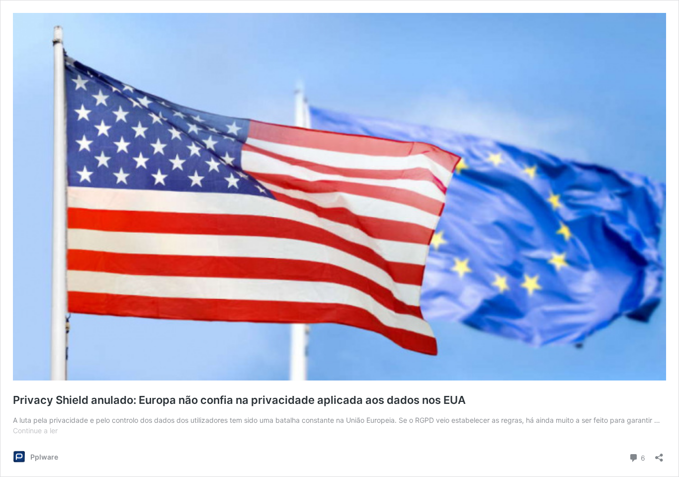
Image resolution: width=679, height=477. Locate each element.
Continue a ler (35, 430)
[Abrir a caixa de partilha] (659, 454)
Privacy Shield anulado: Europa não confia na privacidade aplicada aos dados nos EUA (239, 399)
